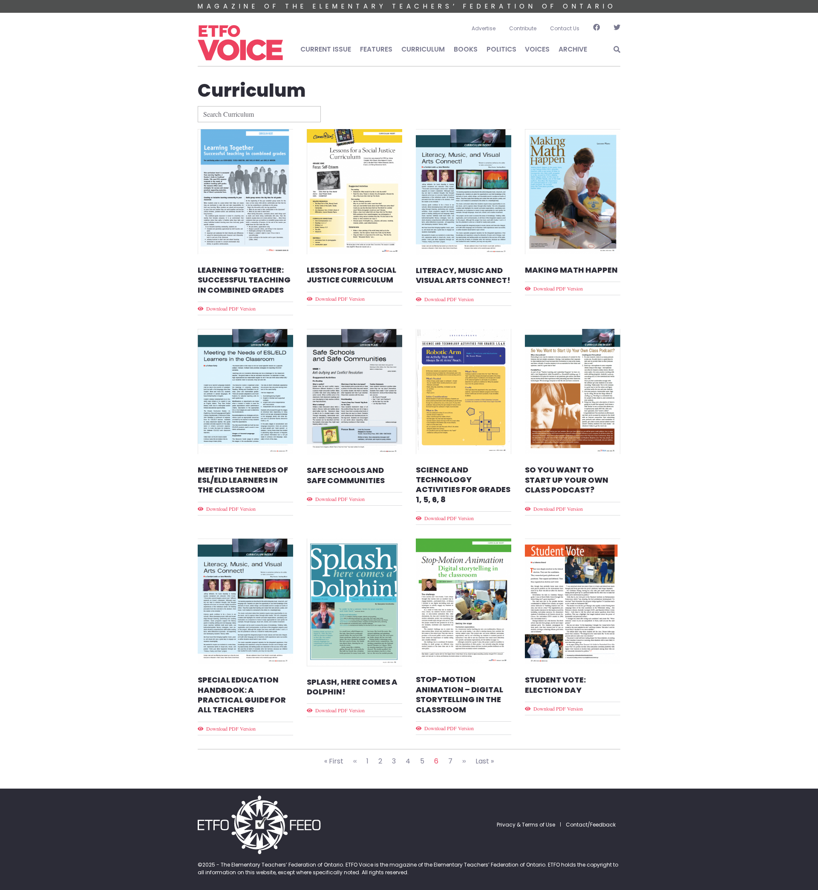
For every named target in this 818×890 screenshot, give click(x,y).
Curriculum (423, 49)
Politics (501, 49)
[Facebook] (596, 28)
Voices (537, 49)
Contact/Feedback (591, 824)
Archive (573, 49)
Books (466, 49)
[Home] (240, 43)
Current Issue (325, 49)
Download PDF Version (231, 308)
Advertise (483, 28)
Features (376, 49)
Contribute (522, 28)
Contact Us (564, 28)
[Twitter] (613, 28)
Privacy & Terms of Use (526, 824)
